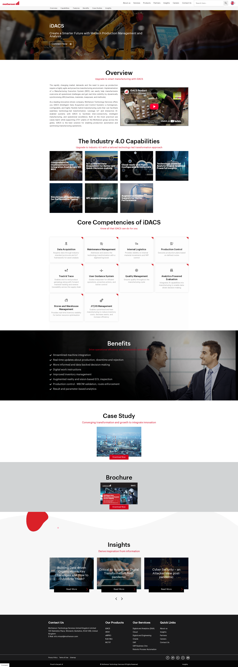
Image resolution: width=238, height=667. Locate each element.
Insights (108, 8)
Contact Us (186, 3)
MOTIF (108, 642)
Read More (71, 589)
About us (126, 3)
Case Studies (97, 8)
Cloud (135, 632)
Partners (157, 3)
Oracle (135, 639)
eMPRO (108, 635)
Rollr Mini (108, 639)
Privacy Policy (53, 657)
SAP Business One (140, 646)
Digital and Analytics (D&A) (143, 628)
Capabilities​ (65, 8)
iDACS (107, 628)
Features (76, 8)
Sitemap (73, 657)
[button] (62, 44)
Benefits (86, 8)
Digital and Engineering (142, 635)
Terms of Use (63, 657)
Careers (176, 3)
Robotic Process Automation (144, 649)
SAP (134, 642)
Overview (53, 8)
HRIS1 (107, 632)
